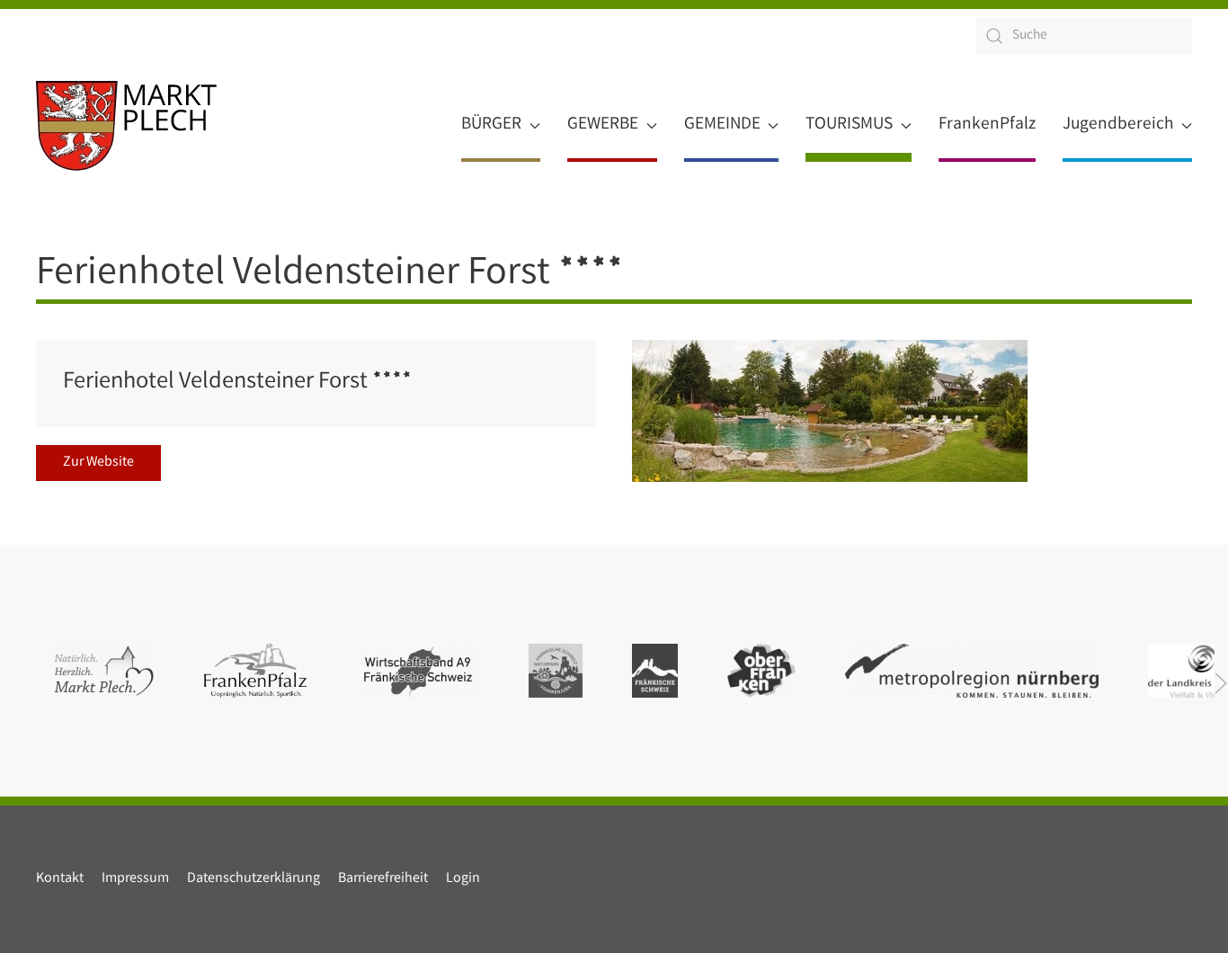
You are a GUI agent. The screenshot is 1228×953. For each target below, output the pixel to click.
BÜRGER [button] (491, 125)
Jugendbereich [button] (1118, 125)
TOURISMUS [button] (849, 125)
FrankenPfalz (987, 125)
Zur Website (98, 462)
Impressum (135, 878)
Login (463, 878)
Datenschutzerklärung (253, 878)
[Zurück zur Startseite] (126, 126)
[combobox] (1084, 36)
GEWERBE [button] (602, 125)
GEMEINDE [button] (722, 125)
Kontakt (60, 878)
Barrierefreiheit (383, 878)
